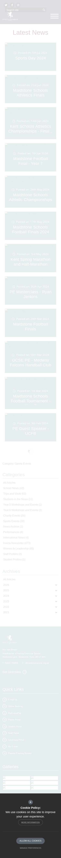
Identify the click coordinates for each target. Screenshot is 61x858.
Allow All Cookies (30, 841)
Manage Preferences (30, 848)
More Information (30, 822)
